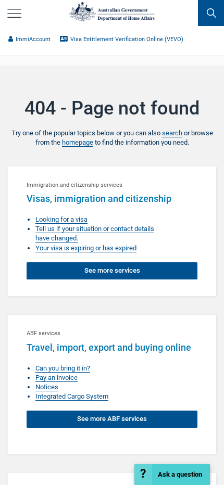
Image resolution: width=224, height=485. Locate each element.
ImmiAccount (33, 39)
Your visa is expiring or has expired (85, 248)
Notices (46, 387)
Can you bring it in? (62, 368)
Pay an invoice (56, 377)
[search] (211, 13)
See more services (112, 270)
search (172, 133)
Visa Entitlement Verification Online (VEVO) (126, 39)
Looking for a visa (61, 219)
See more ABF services (112, 419)
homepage (77, 142)
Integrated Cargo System (71, 396)
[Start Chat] (172, 474)
